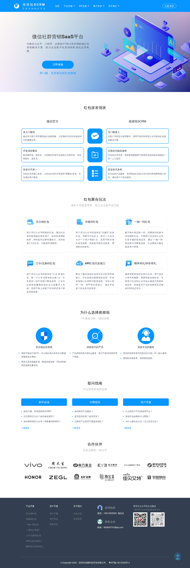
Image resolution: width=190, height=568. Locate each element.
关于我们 (112, 5)
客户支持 (97, 5)
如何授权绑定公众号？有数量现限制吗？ (42, 421)
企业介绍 (77, 513)
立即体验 (58, 64)
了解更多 (25, 427)
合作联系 (77, 518)
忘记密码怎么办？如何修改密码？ (39, 416)
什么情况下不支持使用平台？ (138, 411)
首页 (57, 5)
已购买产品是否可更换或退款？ (89, 421)
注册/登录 (169, 5)
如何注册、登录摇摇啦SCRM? (38, 411)
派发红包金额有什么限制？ (137, 416)
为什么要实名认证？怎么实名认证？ (142, 421)
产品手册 (68, 5)
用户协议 (54, 518)
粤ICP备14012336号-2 (119, 562)
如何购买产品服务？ (84, 411)
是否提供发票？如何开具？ (87, 416)
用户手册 (54, 513)
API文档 (83, 5)
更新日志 (54, 524)
